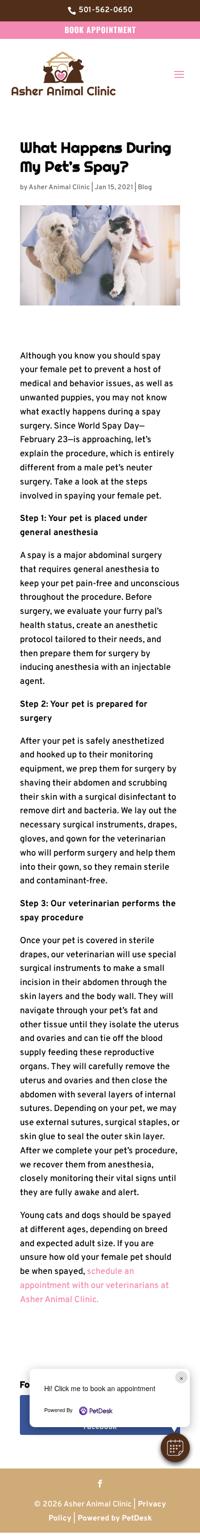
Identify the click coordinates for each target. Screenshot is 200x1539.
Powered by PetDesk (115, 1518)
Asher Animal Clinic (59, 187)
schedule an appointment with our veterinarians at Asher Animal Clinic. (94, 1286)
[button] (175, 1447)
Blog (145, 187)
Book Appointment (100, 30)
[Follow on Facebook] (100, 1483)
